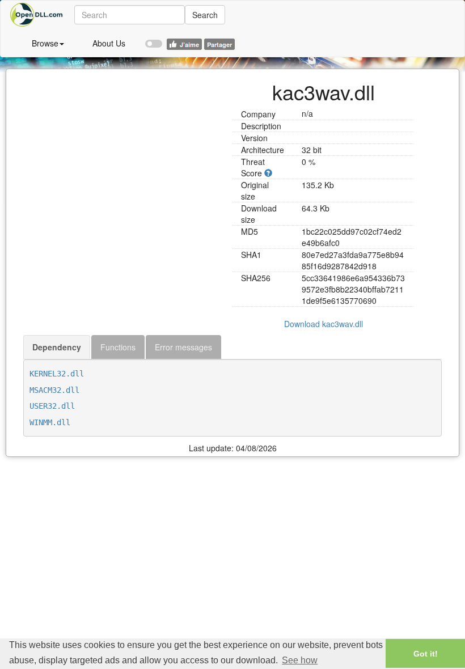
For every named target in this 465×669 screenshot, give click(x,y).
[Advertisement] (123, 148)
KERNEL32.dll (56, 373)
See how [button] (300, 660)
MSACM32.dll (54, 390)
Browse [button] (45, 43)
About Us (108, 43)
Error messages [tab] (183, 347)
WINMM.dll (49, 422)
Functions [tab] (118, 347)
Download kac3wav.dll (323, 323)
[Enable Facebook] (153, 39)
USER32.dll (52, 405)
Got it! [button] (425, 653)
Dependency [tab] (56, 347)
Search (205, 14)
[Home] (37, 15)
